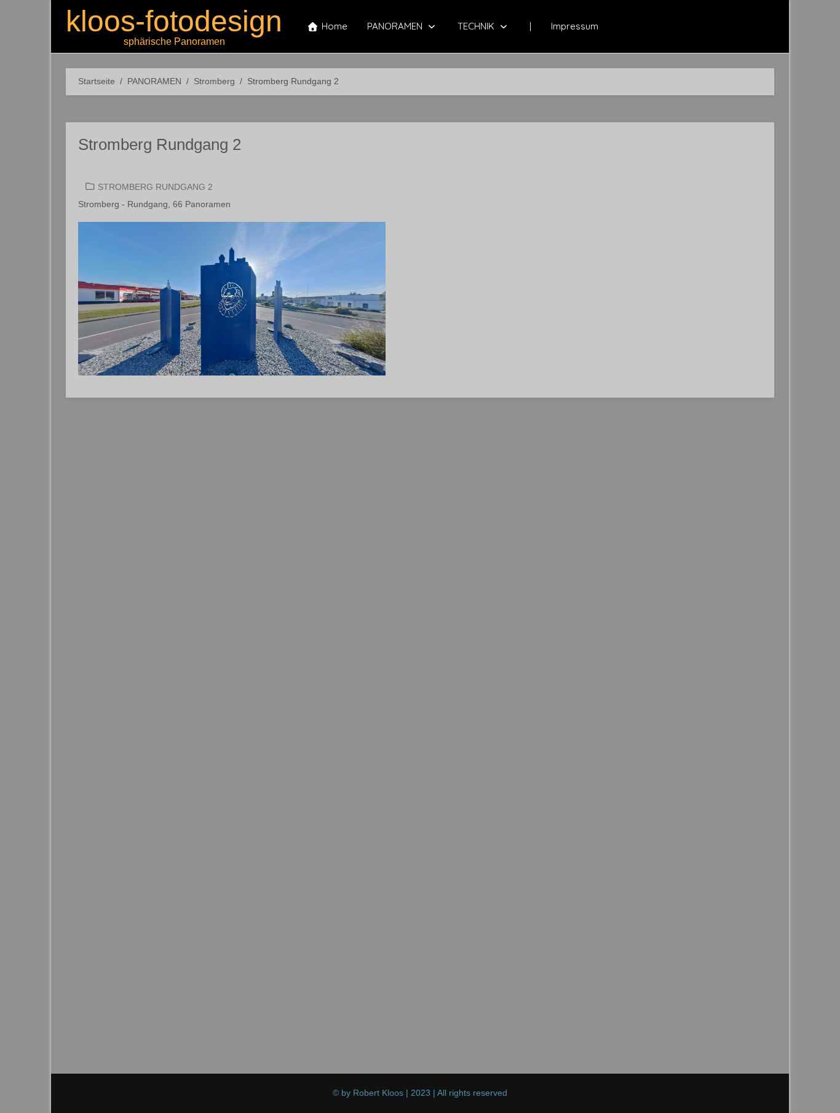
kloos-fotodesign (174, 21)
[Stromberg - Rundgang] (232, 298)
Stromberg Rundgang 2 (159, 144)
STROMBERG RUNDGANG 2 (155, 187)
